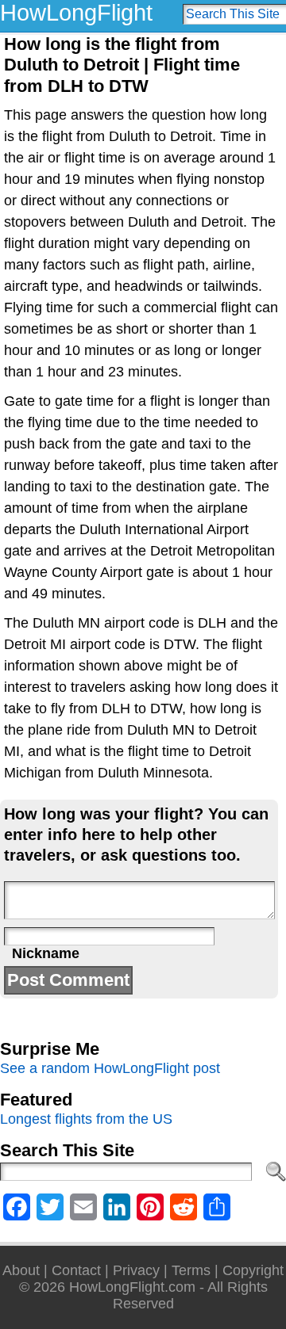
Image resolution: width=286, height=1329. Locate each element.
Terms (191, 1270)
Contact (76, 1270)
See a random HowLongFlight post (110, 1068)
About (21, 1270)
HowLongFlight (76, 12)
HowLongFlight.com (132, 1287)
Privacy (136, 1270)
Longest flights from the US (86, 1119)
